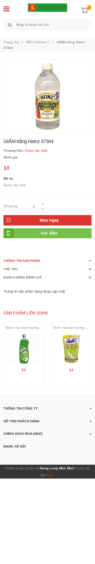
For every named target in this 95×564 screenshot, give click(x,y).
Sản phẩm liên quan (25, 313)
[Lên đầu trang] (85, 550)
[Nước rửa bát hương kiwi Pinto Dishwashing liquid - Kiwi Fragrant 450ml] (71, 349)
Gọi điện (49, 233)
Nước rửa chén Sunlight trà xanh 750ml (35, 327)
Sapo (50, 475)
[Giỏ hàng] (84, 9)
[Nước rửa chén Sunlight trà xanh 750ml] (24, 349)
